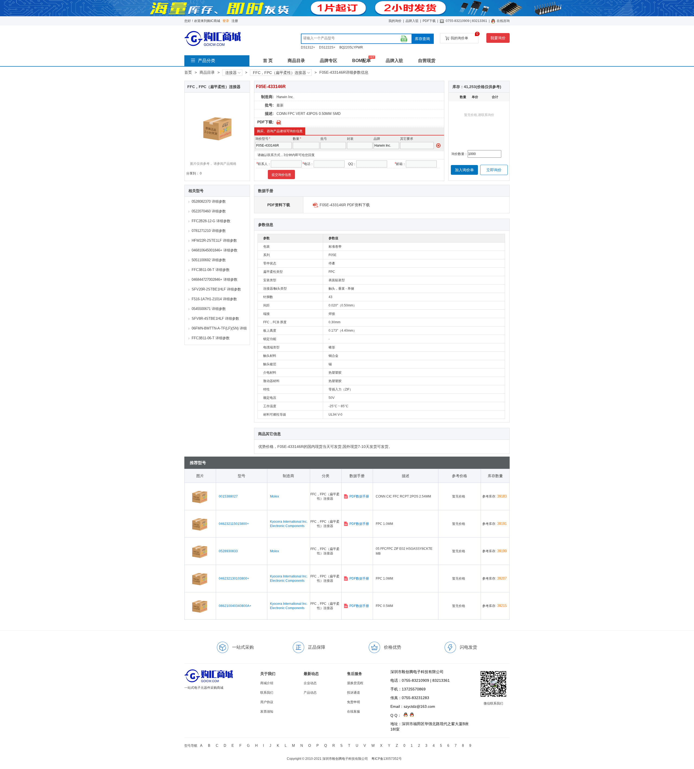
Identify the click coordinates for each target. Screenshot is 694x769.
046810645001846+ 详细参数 (214, 250)
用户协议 (266, 702)
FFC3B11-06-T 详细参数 (211, 338)
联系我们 (266, 692)
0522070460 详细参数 (209, 211)
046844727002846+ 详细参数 (214, 279)
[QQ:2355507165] (404, 715)
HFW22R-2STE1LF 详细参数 (214, 240)
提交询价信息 (281, 175)
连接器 (231, 72)
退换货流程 (355, 683)
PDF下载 (429, 21)
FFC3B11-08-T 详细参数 (211, 270)
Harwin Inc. (285, 97)
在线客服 (353, 711)
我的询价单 (464, 36)
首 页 (268, 60)
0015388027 (228, 496)
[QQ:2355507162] (410, 715)
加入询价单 (464, 170)
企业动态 (310, 683)
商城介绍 (266, 683)
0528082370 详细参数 (209, 201)
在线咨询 (503, 21)
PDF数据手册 (359, 496)
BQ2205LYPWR (351, 47)
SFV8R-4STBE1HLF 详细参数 (215, 318)
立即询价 (494, 170)
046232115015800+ (234, 524)
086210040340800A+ (235, 606)
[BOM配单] (404, 38)
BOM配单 (361, 60)
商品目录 (296, 60)
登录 (226, 21)
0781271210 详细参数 (209, 231)
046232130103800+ (234, 578)
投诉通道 (353, 692)
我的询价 (394, 21)
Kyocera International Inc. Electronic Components (288, 524)
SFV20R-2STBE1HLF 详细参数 (216, 289)
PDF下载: (265, 122)
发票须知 (266, 711)
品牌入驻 (412, 21)
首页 (188, 72)
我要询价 (498, 38)
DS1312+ (308, 47)
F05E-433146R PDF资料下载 (345, 205)
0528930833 (228, 551)
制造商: (267, 97)
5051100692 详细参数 (209, 260)
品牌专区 (328, 60)
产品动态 (310, 692)
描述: (269, 113)
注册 (235, 21)
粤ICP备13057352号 (386, 759)
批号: (269, 105)
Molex (274, 496)
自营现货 (426, 60)
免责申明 (353, 702)
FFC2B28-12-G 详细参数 (211, 221)
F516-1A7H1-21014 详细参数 (214, 299)
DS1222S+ (327, 47)
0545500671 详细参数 (209, 309)
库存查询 (422, 39)
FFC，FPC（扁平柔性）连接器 (279, 72)
